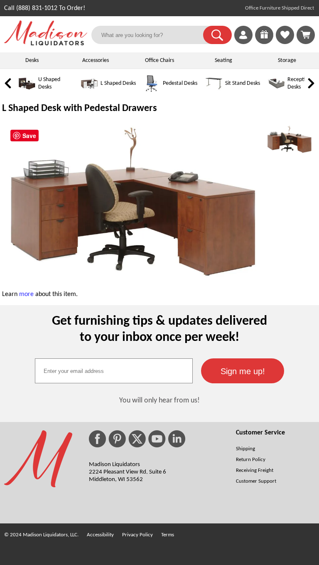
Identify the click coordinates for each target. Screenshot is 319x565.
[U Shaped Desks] (27, 90)
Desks (32, 60)
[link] (306, 35)
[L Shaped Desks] (89, 90)
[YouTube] (157, 438)
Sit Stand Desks (242, 83)
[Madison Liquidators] (45, 43)
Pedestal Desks (180, 83)
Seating (223, 60)
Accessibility (100, 535)
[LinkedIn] (176, 438)
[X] (137, 438)
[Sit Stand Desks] (214, 90)
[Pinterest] (117, 438)
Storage (287, 60)
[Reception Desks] (276, 90)
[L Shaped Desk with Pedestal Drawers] (132, 277)
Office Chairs (159, 60)
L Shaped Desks (118, 83)
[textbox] (114, 370)
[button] (217, 35)
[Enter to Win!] (264, 42)
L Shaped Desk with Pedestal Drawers (79, 108)
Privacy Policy (137, 535)
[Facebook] (97, 438)
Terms (167, 535)
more (26, 294)
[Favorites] (285, 42)
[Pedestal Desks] (151, 90)
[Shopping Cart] (306, 35)
